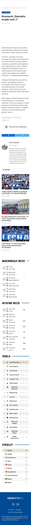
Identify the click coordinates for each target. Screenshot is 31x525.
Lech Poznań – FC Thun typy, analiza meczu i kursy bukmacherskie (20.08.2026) (14, 245)
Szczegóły (25, 518)
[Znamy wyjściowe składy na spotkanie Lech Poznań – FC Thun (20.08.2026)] (15, 181)
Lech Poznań (17, 117)
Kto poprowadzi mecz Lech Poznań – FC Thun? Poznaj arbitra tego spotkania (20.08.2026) (15, 218)
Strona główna (5, 7)
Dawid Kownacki (7, 117)
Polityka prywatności (15, 512)
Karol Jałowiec (14, 142)
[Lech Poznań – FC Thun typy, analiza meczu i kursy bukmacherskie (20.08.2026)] (15, 233)
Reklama (18, 509)
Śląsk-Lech (6, 120)
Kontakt (11, 509)
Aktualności (6, 12)
